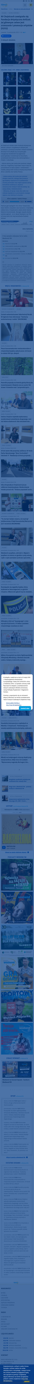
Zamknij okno (25, 708)
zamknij (26, 1381)
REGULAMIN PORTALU (13, 703)
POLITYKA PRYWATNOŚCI (13, 705)
